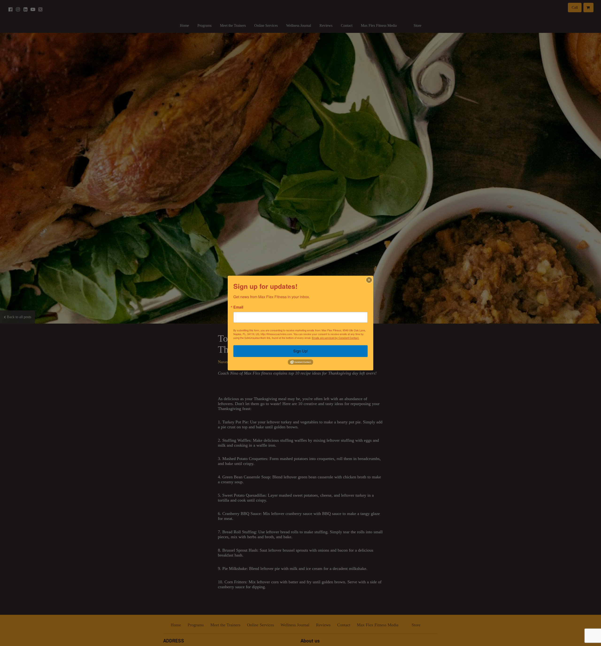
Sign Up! (300, 351)
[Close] (369, 280)
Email (238, 307)
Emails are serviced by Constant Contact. (335, 338)
